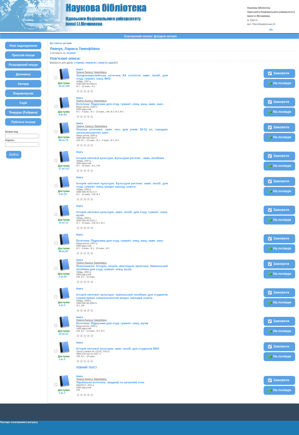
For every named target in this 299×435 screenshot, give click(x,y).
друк (112, 62)
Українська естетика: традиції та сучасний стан (110, 382)
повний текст (86, 367)
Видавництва (23, 93)
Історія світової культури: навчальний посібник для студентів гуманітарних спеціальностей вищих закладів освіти (122, 296)
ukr (271, 29)
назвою (71, 53)
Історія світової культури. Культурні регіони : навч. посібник (120, 158)
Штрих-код (11, 131)
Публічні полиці (23, 122)
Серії (23, 103)
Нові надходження (23, 45)
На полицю (281, 83)
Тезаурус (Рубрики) (23, 112)
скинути (102, 62)
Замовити (280, 73)
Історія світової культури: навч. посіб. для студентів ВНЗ (117, 348)
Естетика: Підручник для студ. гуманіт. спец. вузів (112, 323)
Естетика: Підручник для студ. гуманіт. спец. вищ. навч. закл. (120, 104)
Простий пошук (23, 55)
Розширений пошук (23, 64)
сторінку (79, 62)
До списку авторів (61, 43)
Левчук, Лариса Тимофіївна (91, 126)
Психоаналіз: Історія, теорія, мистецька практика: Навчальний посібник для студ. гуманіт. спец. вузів (122, 267)
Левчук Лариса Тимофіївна (91, 72)
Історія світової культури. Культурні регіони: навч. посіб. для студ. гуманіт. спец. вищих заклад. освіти (122, 185)
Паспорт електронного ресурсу (19, 422)
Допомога (23, 74)
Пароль (9, 140)
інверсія (91, 62)
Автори (23, 83)
